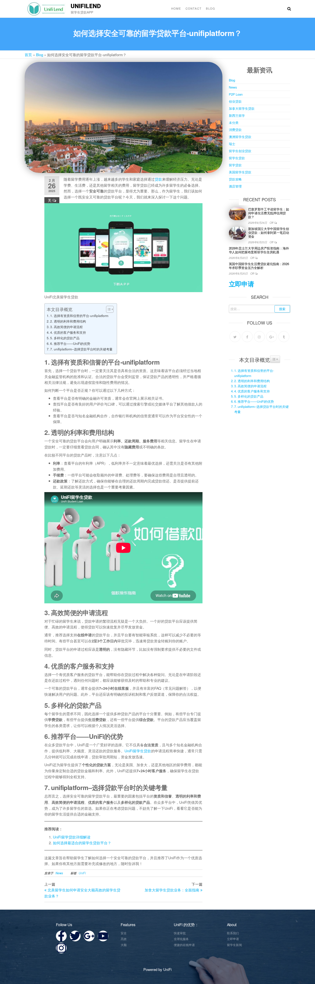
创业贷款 (235, 101)
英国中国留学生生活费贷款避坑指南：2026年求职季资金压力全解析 (259, 265)
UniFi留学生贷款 (137, 750)
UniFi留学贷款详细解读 (71, 837)
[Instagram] (259, 336)
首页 (28, 54)
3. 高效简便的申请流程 (66, 326)
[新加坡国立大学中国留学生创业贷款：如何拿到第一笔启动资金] (237, 232)
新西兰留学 (237, 115)
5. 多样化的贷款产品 (65, 337)
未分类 (233, 122)
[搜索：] (260, 309)
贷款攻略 (235, 179)
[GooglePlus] (271, 336)
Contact (194, 8)
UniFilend (86, 6)
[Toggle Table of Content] (107, 309)
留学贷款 (235, 165)
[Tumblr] (283, 336)
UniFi (82, 873)
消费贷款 (235, 129)
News (59, 873)
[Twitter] (235, 336)
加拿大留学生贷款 (242, 108)
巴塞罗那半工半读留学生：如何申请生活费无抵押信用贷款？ (268, 213)
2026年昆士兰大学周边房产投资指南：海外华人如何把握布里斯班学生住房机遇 (259, 250)
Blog (210, 8)
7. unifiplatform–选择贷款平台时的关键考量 (81, 349)
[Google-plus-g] (89, 936)
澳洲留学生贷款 (240, 136)
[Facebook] (247, 336)
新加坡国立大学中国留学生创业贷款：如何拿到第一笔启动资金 (268, 232)
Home (176, 8)
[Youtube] (103, 936)
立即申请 (241, 283)
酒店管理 (235, 186)
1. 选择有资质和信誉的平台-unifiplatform (79, 315)
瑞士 (232, 143)
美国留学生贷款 (240, 172)
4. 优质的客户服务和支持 (68, 332)
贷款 (158, 179)
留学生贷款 (237, 158)
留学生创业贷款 (240, 151)
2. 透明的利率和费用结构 (68, 321)
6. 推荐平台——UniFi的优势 (70, 343)
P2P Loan (236, 94)
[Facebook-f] (61, 936)
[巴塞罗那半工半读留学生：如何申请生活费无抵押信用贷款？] (237, 213)
